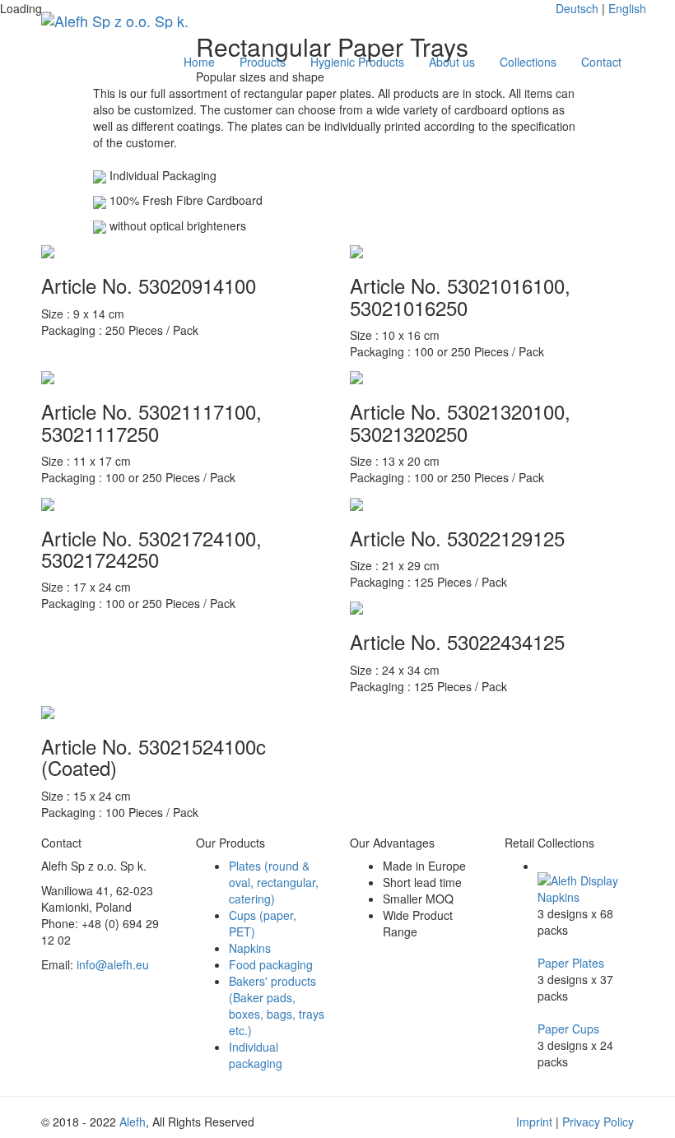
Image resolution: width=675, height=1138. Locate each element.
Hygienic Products (357, 61)
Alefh (132, 1121)
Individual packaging (255, 1054)
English (627, 8)
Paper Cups (568, 1028)
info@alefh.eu (113, 964)
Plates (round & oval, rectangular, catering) (274, 882)
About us (452, 61)
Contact (601, 61)
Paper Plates (571, 963)
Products (263, 61)
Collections (528, 61)
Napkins (250, 948)
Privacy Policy (598, 1121)
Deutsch (577, 8)
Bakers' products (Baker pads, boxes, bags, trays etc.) (276, 1005)
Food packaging (271, 964)
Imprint (534, 1121)
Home (199, 61)
